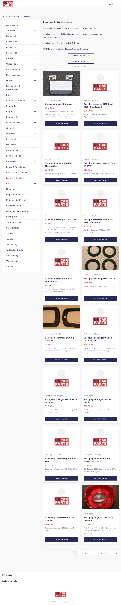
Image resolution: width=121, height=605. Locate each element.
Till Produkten (61, 124)
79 (101, 553)
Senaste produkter (81, 61)
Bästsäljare (80, 67)
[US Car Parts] (8, 3)
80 (106, 553)
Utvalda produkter (81, 56)
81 (111, 553)
